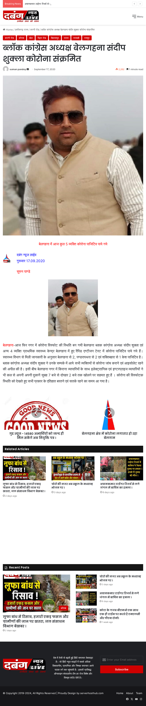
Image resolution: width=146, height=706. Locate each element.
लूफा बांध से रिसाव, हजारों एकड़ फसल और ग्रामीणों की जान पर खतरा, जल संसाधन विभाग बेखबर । (24, 487)
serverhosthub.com (91, 693)
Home (119, 693)
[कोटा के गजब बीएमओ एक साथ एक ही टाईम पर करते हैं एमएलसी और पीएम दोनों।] (86, 615)
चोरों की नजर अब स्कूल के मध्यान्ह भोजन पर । (72, 485)
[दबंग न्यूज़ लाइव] (21, 16)
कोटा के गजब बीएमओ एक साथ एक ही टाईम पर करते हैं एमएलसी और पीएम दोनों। (120, 614)
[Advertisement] (73, 53)
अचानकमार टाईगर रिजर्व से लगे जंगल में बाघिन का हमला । (51, 3)
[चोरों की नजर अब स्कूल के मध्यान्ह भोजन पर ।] (73, 468)
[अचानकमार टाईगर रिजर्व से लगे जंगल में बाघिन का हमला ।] (121, 468)
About (129, 693)
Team (139, 693)
